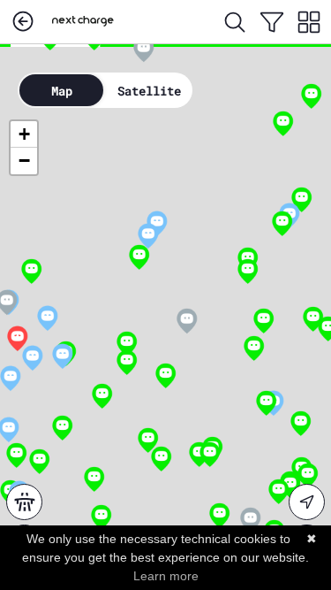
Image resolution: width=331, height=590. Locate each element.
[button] (17, 339)
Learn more (166, 576)
